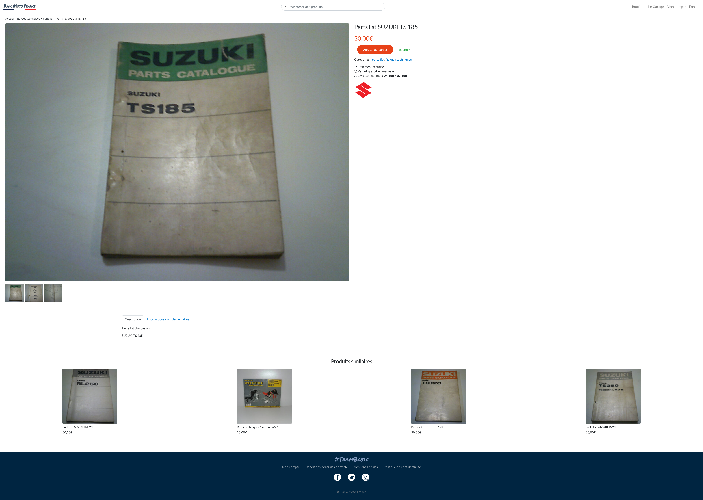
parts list (48, 18)
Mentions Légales (366, 467)
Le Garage (656, 7)
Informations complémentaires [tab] (168, 319)
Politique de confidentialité (402, 467)
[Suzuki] (363, 89)
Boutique (638, 7)
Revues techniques (28, 18)
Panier (694, 7)
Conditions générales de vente (327, 467)
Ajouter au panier (375, 49)
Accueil (9, 18)
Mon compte (676, 7)
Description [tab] (133, 319)
